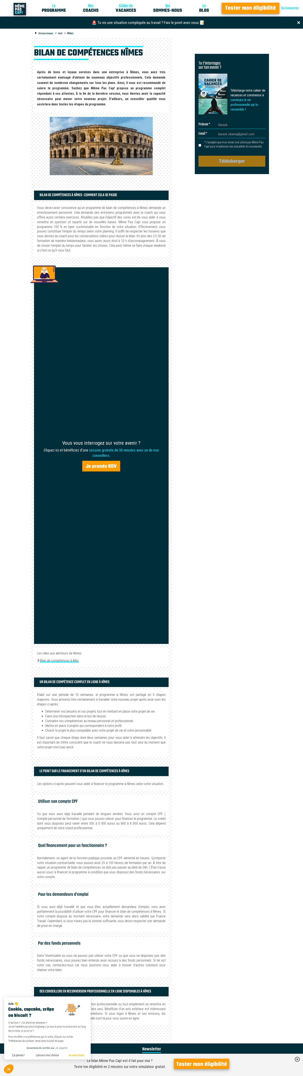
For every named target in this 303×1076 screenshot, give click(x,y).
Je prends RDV (101, 466)
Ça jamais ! (18, 1055)
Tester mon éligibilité (250, 8)
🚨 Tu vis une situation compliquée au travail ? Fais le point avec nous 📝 (148, 22)
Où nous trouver (46, 33)
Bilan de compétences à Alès (59, 660)
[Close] (298, 22)
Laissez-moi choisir (47, 1055)
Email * (202, 134)
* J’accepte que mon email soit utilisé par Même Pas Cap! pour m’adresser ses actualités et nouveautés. (234, 144)
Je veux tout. (76, 1055)
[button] (9, 1069)
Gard (60, 33)
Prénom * (204, 124)
